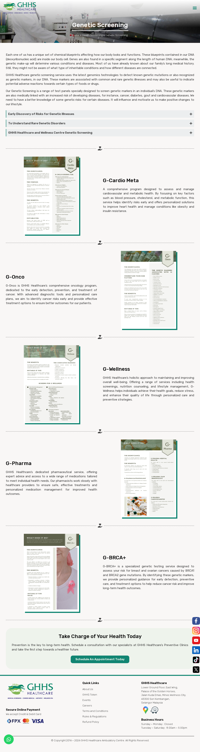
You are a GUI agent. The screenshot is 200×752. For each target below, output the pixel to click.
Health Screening (92, 35)
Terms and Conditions (95, 711)
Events (86, 700)
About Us (87, 689)
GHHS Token (89, 694)
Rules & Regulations (94, 716)
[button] (195, 8)
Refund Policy (90, 721)
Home (75, 35)
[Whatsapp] (9, 739)
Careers (87, 705)
